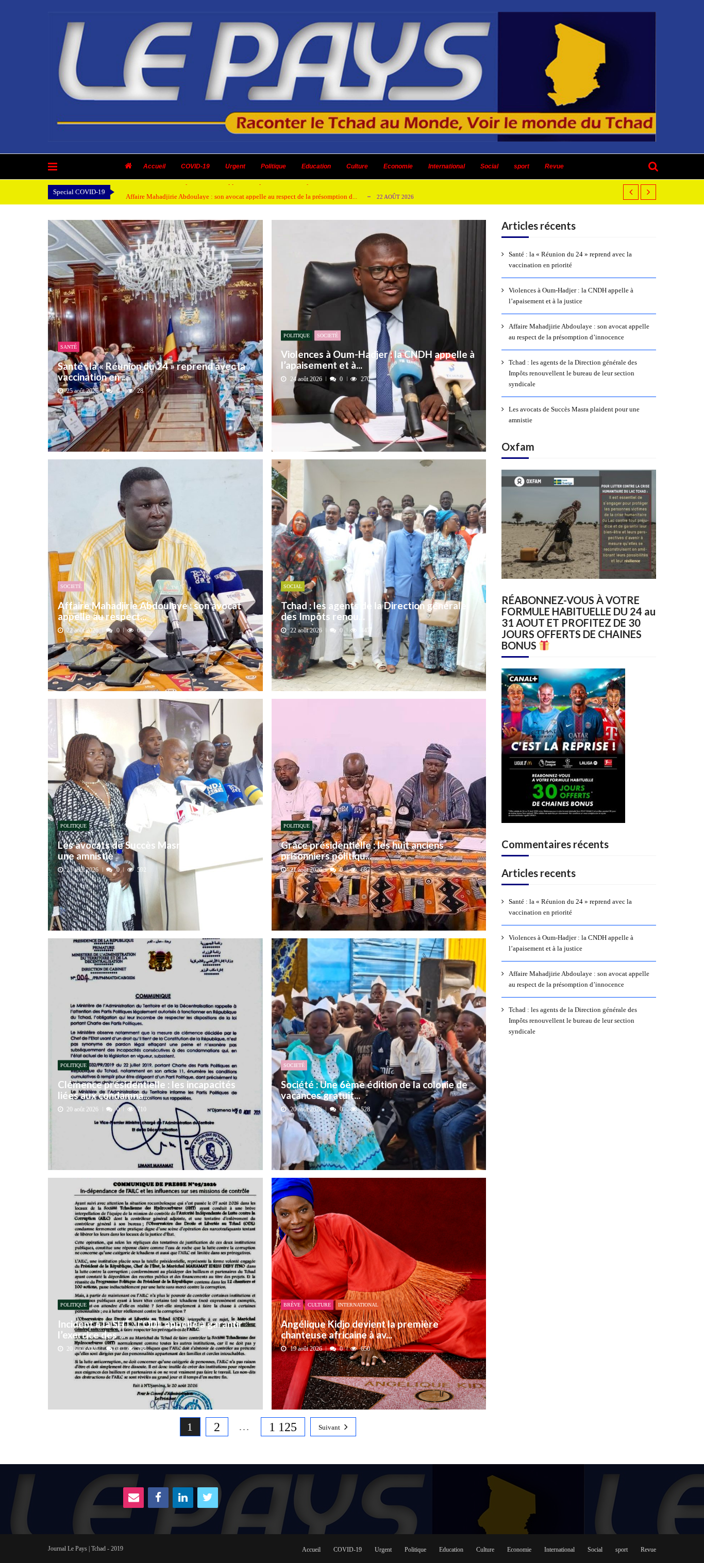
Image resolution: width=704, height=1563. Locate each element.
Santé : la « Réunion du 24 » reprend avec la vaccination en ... (151, 371)
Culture (357, 166)
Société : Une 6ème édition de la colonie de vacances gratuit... (374, 1089)
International (446, 166)
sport (521, 166)
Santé (68, 347)
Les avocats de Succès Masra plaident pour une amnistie (152, 850)
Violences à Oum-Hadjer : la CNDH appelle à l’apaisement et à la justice (571, 295)
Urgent (235, 166)
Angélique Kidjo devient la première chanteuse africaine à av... (360, 1328)
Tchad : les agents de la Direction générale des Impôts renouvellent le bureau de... (239, 196)
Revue (554, 166)
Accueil (154, 166)
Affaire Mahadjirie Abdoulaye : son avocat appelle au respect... (149, 610)
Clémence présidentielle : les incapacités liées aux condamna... (147, 1089)
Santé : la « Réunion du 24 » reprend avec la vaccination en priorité (570, 259)
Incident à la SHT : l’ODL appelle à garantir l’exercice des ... (150, 1328)
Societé (327, 335)
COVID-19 (195, 166)
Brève (291, 1305)
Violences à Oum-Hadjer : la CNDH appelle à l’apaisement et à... (378, 359)
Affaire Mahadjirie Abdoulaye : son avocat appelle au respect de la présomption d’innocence (579, 331)
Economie (398, 166)
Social (489, 166)
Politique (273, 166)
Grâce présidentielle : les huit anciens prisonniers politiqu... (362, 850)
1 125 (283, 1427)
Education (316, 166)
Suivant (329, 1427)
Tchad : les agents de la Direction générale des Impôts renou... (373, 610)
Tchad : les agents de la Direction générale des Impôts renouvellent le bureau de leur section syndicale (573, 373)
